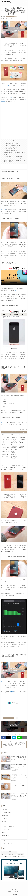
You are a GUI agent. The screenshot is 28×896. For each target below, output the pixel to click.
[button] (3, 737)
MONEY (6, 835)
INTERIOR (6, 815)
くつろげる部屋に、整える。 (10, 851)
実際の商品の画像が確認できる (12, 150)
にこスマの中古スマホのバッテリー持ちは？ (14, 158)
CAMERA (6, 809)
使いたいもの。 (21, 856)
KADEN (8, 16)
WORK (5, 840)
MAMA (5, 832)
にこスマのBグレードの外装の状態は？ (13, 156)
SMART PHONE (14, 16)
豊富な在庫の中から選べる (11, 148)
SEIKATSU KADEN (9, 826)
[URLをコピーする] (24, 737)
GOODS (6, 818)
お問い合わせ (17, 891)
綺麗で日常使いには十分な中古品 (12, 147)
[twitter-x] (12, 889)
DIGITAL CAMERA (8, 812)
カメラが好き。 (5, 856)
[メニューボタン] (26, 1)
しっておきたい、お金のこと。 (8, 854)
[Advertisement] (14, 120)
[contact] (15, 889)
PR (2, 851)
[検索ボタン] (23, 1)
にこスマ (7, 85)
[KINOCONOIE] (6, 1)
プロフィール (11, 891)
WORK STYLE (8, 843)
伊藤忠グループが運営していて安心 (12, 145)
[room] (14, 889)
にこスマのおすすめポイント (11, 143)
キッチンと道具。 (13, 856)
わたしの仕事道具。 (19, 854)
